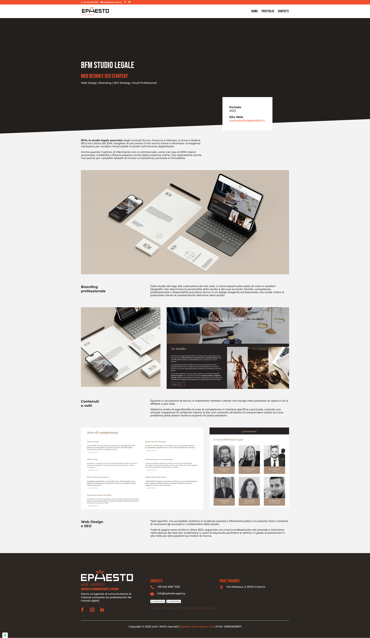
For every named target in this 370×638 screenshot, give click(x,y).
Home (254, 11)
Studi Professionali (145, 82)
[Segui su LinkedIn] (102, 609)
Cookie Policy (174, 601)
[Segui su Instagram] (92, 609)
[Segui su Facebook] (82, 609)
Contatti (283, 11)
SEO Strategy (122, 82)
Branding (105, 82)
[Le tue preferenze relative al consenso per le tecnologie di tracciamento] (5, 635)
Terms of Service (204, 608)
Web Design (89, 82)
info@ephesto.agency (171, 593)
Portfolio (268, 11)
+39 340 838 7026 (168, 586)
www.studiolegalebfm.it (247, 120)
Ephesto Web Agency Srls (197, 626)
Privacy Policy (158, 601)
